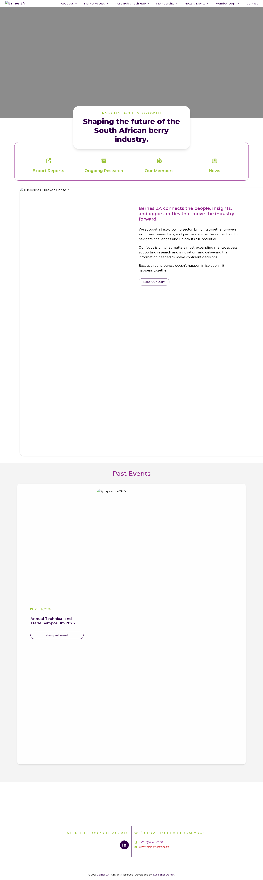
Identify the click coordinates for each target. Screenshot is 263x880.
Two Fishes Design (163, 874)
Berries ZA (103, 874)
